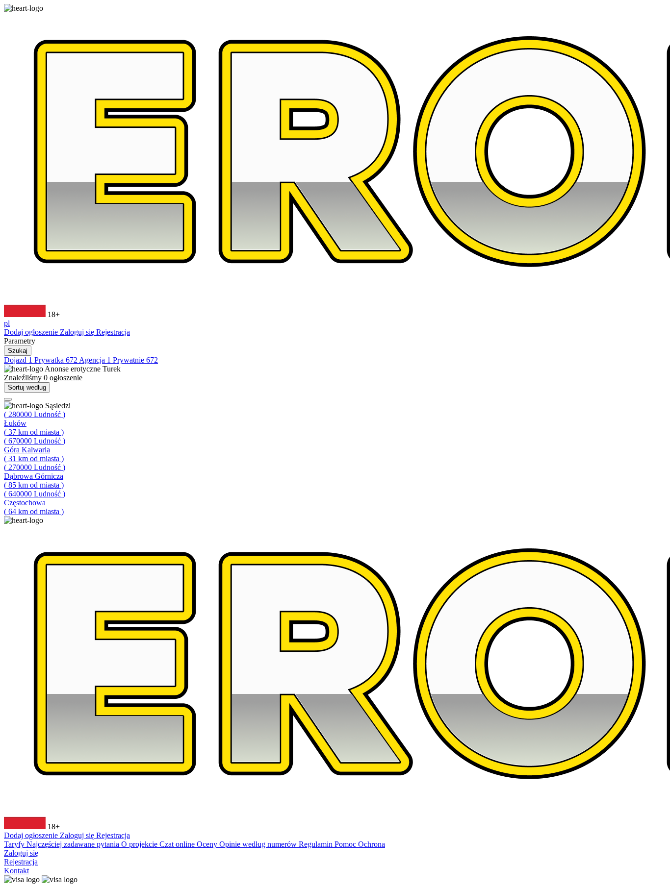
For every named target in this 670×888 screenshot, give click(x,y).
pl (7, 323)
